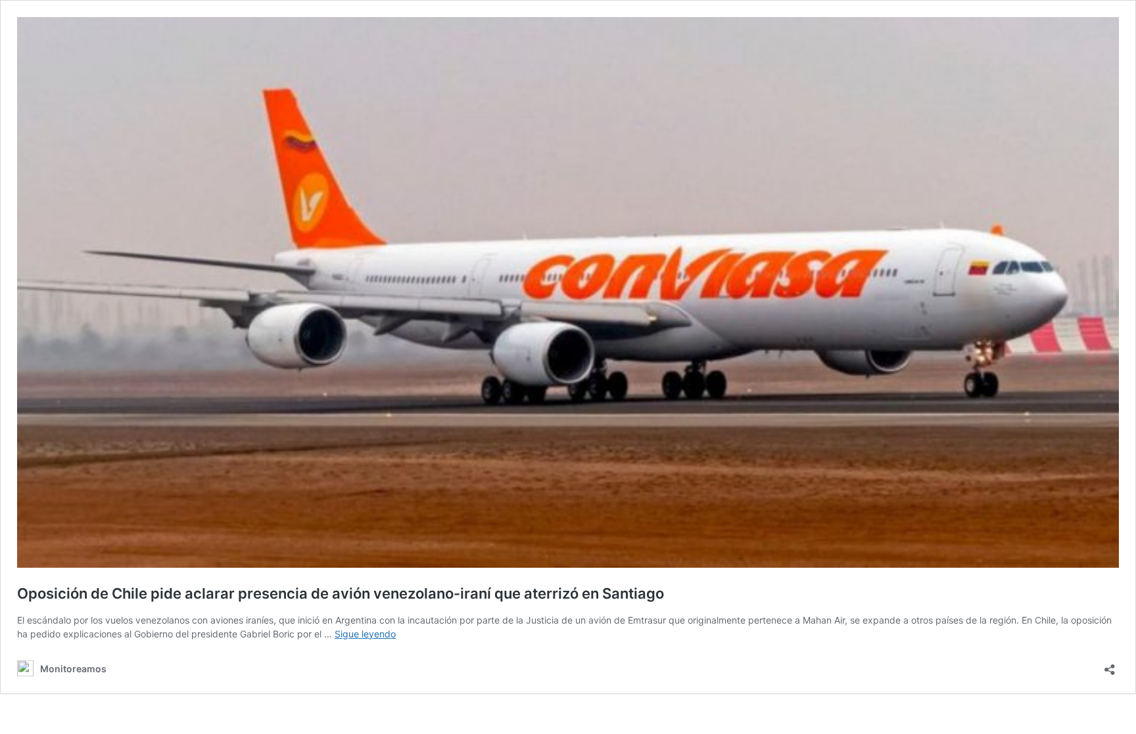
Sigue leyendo (365, 633)
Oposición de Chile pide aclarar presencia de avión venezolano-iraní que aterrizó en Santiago (340, 593)
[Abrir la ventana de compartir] (1109, 665)
